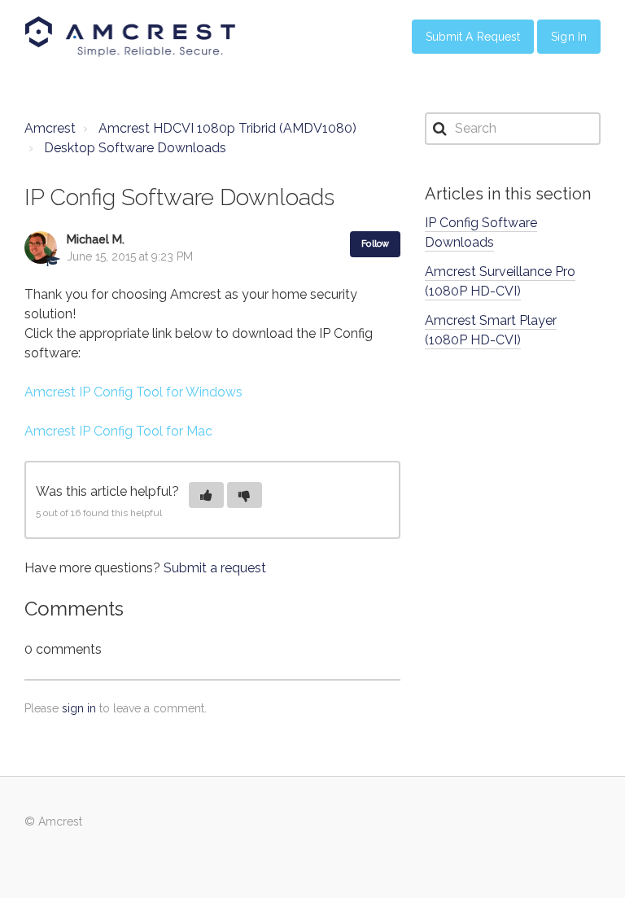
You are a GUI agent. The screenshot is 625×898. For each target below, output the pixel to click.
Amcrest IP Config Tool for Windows (133, 392)
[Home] (130, 36)
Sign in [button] (569, 36)
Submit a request (215, 568)
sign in (79, 708)
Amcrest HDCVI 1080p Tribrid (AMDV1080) (227, 128)
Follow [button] (375, 244)
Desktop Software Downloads (135, 148)
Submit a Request (473, 36)
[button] (206, 495)
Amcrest (50, 128)
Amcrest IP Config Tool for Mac (118, 431)
